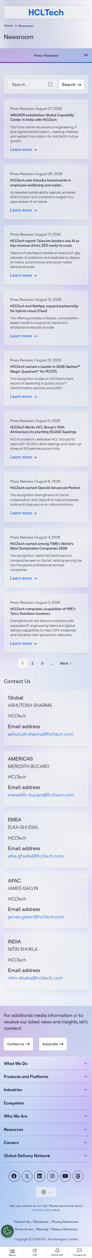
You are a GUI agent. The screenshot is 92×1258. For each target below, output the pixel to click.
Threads (78, 1176)
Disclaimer (41, 1222)
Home (8, 25)
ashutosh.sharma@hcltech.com (41, 734)
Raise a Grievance (64, 1229)
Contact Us (22, 1222)
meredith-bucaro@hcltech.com (41, 795)
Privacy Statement (65, 1222)
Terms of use (24, 1229)
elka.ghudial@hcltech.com (36, 856)
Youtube (65, 1176)
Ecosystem (14, 1103)
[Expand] (86, 55)
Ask (35, 1254)
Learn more (46, 129)
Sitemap (42, 1229)
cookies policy (42, 1210)
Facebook (14, 1176)
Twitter (26, 1176)
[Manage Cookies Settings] (7, 1231)
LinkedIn (39, 1176)
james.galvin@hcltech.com (36, 917)
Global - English (46, 1192)
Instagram (52, 1176)
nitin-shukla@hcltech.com (35, 978)
